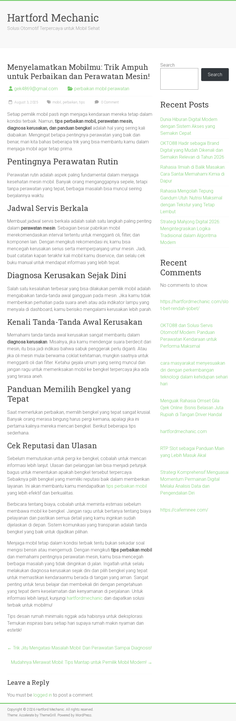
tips (82, 102)
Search (167, 65)
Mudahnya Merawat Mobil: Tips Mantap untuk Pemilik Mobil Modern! (81, 662)
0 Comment (109, 102)
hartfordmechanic (85, 598)
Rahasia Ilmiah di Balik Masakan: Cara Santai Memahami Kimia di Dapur (192, 174)
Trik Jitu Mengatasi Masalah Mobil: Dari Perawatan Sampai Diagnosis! (79, 648)
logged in (42, 695)
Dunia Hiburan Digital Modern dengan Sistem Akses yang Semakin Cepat (188, 126)
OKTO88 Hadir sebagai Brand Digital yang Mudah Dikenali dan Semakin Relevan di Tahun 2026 (192, 150)
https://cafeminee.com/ (184, 510)
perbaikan (70, 102)
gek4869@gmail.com (36, 88)
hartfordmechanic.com (183, 431)
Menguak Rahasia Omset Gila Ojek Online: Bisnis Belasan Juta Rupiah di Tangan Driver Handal (191, 407)
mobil (56, 102)
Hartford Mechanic (53, 17)
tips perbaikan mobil (126, 486)
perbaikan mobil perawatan (101, 88)
